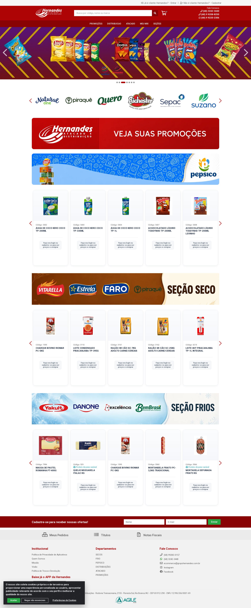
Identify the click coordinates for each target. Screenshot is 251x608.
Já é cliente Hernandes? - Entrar (160, 3)
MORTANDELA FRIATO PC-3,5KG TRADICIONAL (162, 469)
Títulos (105, 535)
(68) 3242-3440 (170, 559)
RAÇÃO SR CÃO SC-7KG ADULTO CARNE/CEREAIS (124, 349)
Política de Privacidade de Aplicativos (49, 554)
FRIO (98, 558)
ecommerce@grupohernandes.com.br (181, 563)
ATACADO (100, 571)
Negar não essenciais (34, 600)
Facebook (168, 571)
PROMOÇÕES (102, 575)
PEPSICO (100, 562)
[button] (117, 82)
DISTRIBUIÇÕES (103, 567)
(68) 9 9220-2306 (210, 17)
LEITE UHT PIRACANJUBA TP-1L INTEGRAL (199, 349)
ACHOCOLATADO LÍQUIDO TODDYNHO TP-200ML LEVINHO (199, 231)
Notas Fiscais (152, 535)
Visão (34, 567)
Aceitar (13, 600)
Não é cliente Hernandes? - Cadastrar (202, 3)
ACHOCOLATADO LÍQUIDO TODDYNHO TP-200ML (161, 229)
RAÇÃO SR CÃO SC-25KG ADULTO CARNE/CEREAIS (161, 349)
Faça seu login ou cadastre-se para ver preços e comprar (50, 245)
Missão (35, 562)
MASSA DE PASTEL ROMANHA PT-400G (46, 469)
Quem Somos (38, 558)
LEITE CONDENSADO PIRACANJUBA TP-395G (85, 349)
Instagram (168, 567)
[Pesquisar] (155, 13)
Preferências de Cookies (64, 600)
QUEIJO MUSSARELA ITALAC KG (84, 471)
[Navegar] (5, 52)
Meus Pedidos (58, 535)
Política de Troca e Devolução (46, 571)
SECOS (99, 554)
